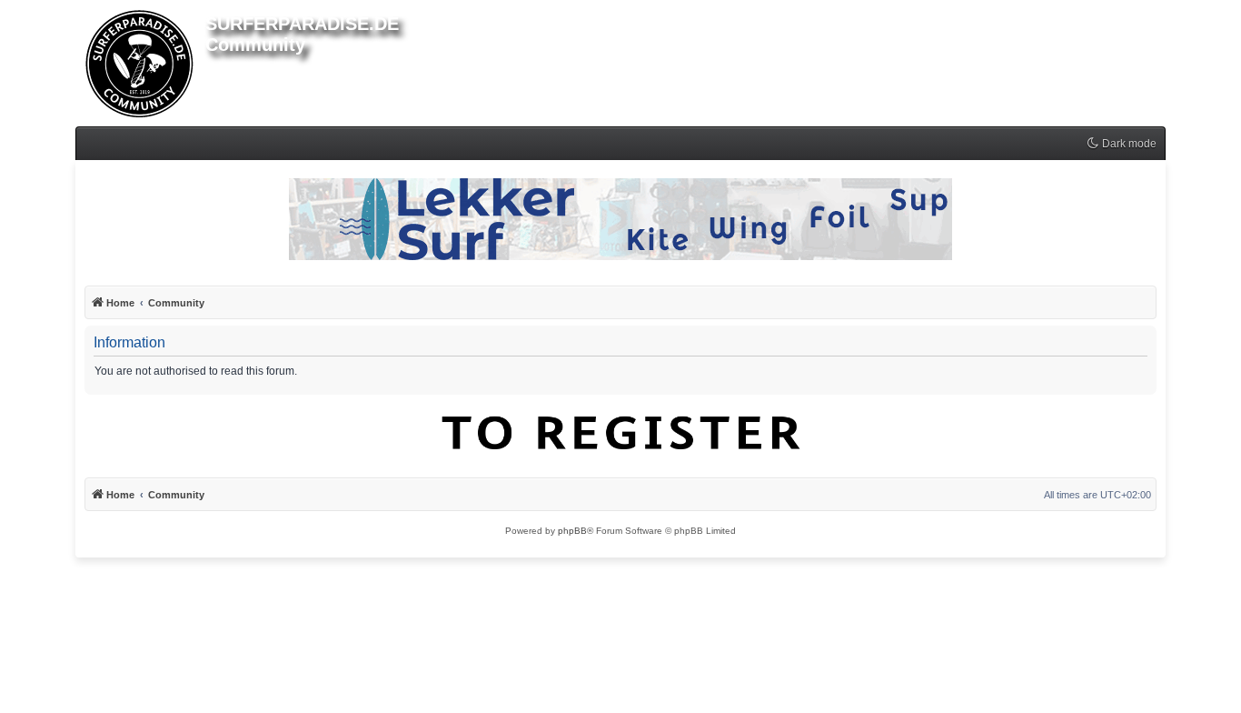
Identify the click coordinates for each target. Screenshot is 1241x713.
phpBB (572, 531)
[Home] (140, 60)
